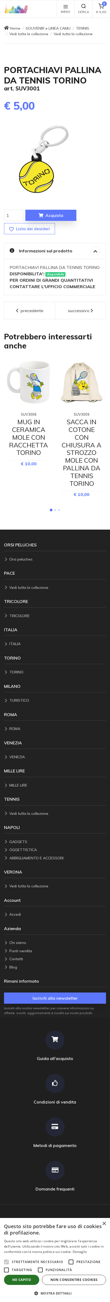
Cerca (83, 12)
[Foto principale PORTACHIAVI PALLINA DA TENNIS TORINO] (44, 159)
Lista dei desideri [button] (32, 228)
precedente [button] (31, 310)
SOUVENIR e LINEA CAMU (48, 28)
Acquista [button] (54, 215)
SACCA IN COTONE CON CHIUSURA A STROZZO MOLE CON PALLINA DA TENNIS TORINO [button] (81, 452)
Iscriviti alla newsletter (55, 998)
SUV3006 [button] (29, 414)
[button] (17, 9)
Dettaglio (80, 1251)
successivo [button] (78, 310)
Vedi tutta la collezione (28, 33)
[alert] (55, 1260)
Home (15, 28)
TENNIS (82, 28)
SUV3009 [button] (81, 414)
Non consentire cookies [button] (74, 1279)
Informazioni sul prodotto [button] (45, 250)
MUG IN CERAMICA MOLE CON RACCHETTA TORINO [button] (28, 437)
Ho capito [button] (21, 1279)
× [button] (104, 1224)
